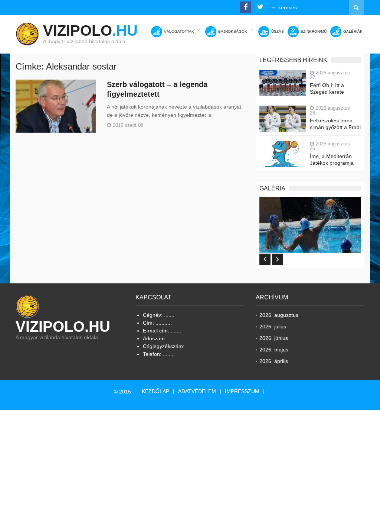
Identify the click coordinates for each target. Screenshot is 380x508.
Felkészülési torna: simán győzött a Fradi (335, 124)
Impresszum (242, 391)
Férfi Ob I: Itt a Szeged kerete (327, 88)
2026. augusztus (278, 315)
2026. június (273, 338)
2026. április (273, 361)
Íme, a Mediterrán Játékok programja (332, 159)
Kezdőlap (155, 391)
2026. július (272, 326)
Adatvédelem (197, 391)
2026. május (273, 350)
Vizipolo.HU (63, 326)
